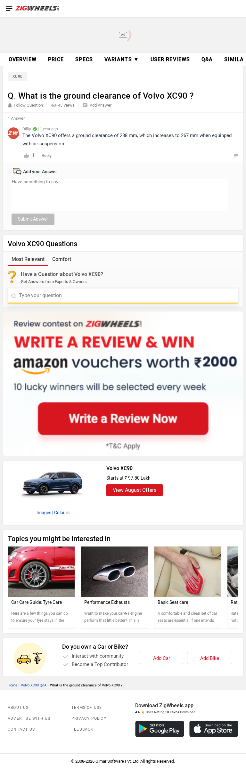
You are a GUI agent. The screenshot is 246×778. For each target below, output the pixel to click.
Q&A (207, 59)
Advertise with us (29, 718)
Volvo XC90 (119, 468)
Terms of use (86, 707)
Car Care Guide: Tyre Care (36, 602)
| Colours (61, 512)
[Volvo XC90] (52, 483)
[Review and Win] (123, 384)
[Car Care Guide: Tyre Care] (41, 571)
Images (44, 512)
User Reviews (170, 59)
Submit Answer (33, 219)
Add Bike (209, 658)
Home (12, 685)
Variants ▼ (121, 59)
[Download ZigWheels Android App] (159, 729)
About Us (18, 707)
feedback (82, 729)
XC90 (17, 76)
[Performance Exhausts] (114, 571)
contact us (21, 729)
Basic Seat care (173, 602)
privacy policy (88, 718)
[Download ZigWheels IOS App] (213, 729)
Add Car (161, 658)
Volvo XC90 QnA (33, 685)
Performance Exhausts (107, 602)
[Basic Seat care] (187, 571)
